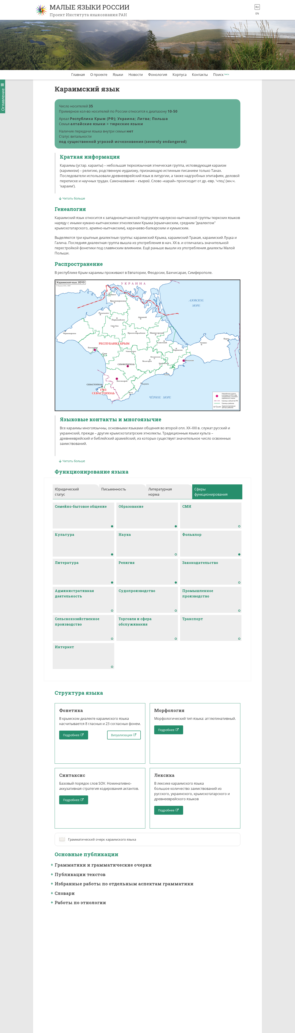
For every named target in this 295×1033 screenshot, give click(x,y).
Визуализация (121, 735)
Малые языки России (89, 7)
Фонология (157, 74)
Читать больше (73, 198)
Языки (118, 74)
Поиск (218, 74)
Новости (135, 74)
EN (257, 13)
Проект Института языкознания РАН (88, 14)
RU (257, 7)
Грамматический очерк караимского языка (102, 839)
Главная (78, 74)
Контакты (200, 74)
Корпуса (180, 74)
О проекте (98, 74)
